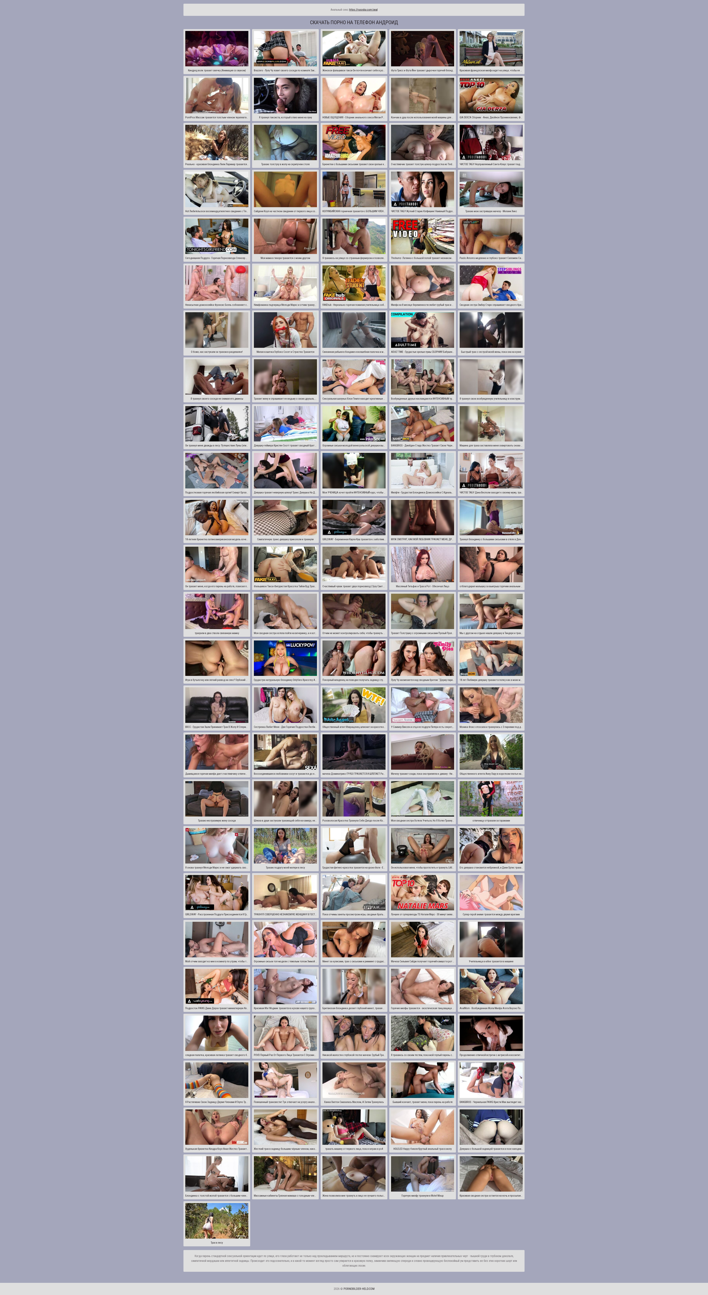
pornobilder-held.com (358, 1289)
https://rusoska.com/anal (363, 9)
